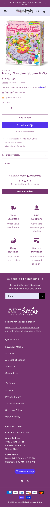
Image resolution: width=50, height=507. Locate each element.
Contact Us (11, 373)
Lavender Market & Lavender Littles (28, 502)
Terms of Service (14, 403)
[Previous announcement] (5, 3)
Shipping (5, 82)
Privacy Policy (13, 397)
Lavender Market (14, 347)
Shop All (9, 353)
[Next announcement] (45, 3)
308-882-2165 (21, 432)
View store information (15, 146)
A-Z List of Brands (15, 360)
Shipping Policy (13, 410)
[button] (5, 11)
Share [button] (7, 163)
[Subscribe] (42, 296)
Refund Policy (12, 416)
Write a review (25, 191)
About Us (10, 366)
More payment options (25, 132)
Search (9, 390)
